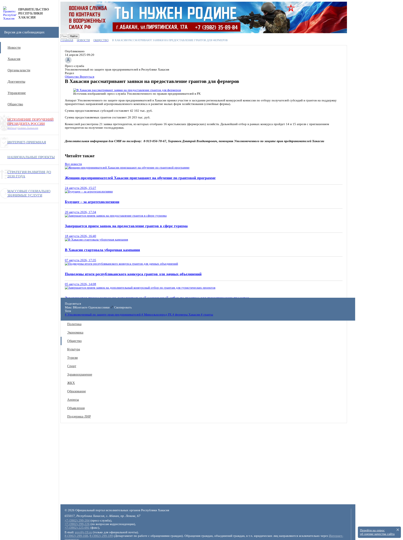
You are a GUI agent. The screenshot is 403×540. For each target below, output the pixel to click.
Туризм (72, 357)
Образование (76, 391)
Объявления (76, 408)
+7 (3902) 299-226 (77, 524)
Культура (73, 349)
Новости (14, 48)
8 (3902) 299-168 (76, 535)
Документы (16, 82)
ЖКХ (71, 383)
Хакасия (14, 59)
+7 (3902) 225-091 (77, 527)
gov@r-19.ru (83, 532)
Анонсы (73, 399)
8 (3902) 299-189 (101, 535)
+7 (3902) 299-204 (77, 520)
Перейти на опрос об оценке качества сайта (377, 532)
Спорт (71, 366)
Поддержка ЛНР (79, 416)
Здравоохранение (79, 374)
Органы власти (19, 70)
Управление (17, 93)
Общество (15, 104)
